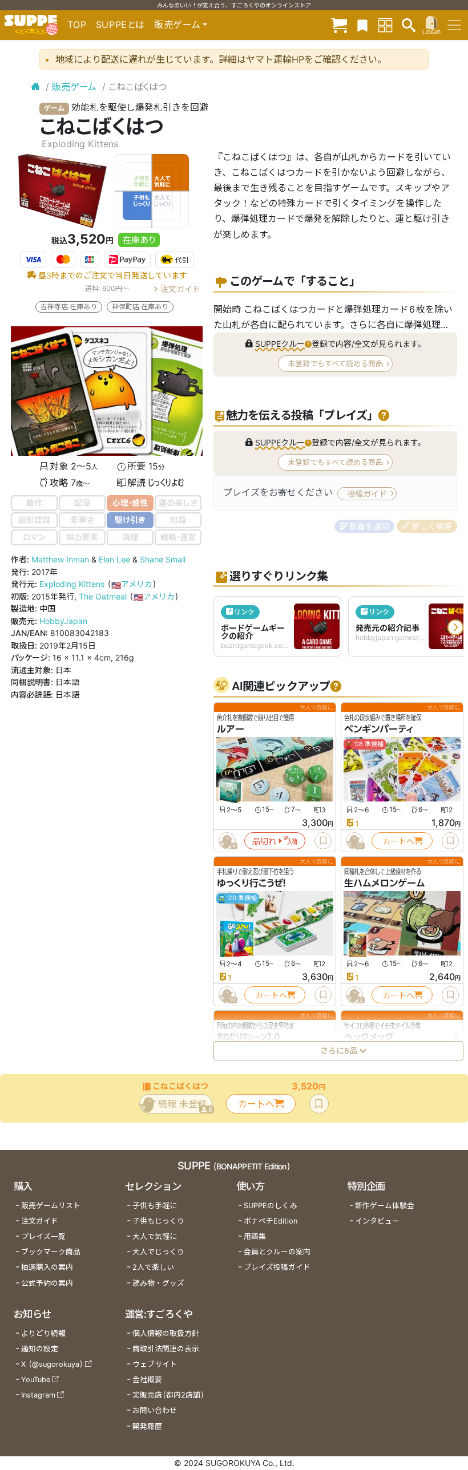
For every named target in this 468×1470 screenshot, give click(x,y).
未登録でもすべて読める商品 (335, 363)
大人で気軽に (154, 1236)
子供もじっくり (158, 1221)
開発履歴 (147, 1426)
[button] (283, 344)
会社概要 (147, 1379)
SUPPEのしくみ (270, 1205)
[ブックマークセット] (362, 25)
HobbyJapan (63, 621)
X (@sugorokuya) (52, 1364)
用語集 (255, 1236)
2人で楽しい (153, 1267)
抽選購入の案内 (47, 1267)
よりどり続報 (43, 1333)
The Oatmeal (103, 596)
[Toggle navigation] (454, 25)
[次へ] (455, 627)
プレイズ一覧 (43, 1236)
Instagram (38, 1395)
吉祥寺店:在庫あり (69, 306)
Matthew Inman (60, 559)
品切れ (264, 841)
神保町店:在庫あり (140, 306)
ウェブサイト (154, 1364)
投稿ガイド (367, 494)
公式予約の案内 (47, 1283)
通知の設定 (39, 1349)
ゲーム (54, 108)
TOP (77, 24)
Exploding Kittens (71, 584)
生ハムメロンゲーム (384, 883)
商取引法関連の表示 (165, 1349)
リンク (244, 612)
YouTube (35, 1379)
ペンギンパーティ (379, 729)
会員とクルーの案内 (277, 1252)
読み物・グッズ (158, 1283)
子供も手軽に (154, 1205)
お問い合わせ (154, 1410)
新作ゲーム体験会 (384, 1205)
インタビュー (377, 1221)
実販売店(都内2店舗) (168, 1395)
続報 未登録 (185, 1105)
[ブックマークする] (323, 840)
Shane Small (162, 559)
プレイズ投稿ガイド (277, 1267)
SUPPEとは (120, 24)
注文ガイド (180, 288)
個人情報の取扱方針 (165, 1333)
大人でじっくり (158, 1252)
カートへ (398, 841)
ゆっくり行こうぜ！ (251, 883)
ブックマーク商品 (50, 1252)
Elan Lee (114, 559)
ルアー (230, 729)
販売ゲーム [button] (177, 24)
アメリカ (131, 584)
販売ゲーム (74, 86)
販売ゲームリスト (50, 1205)
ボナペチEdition (270, 1221)
